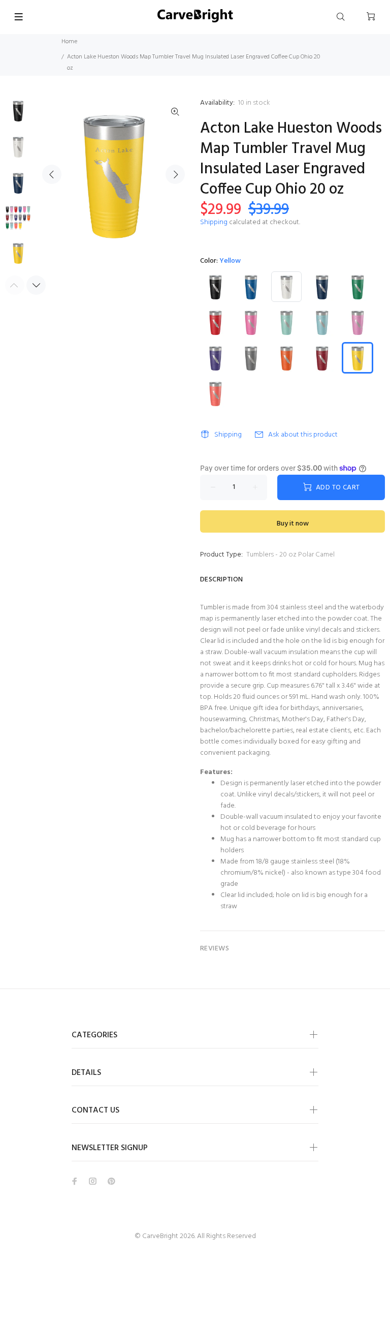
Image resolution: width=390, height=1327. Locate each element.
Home (69, 42)
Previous (51, 174)
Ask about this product (303, 435)
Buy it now (293, 524)
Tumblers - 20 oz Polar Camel (290, 555)
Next (175, 174)
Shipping (214, 222)
